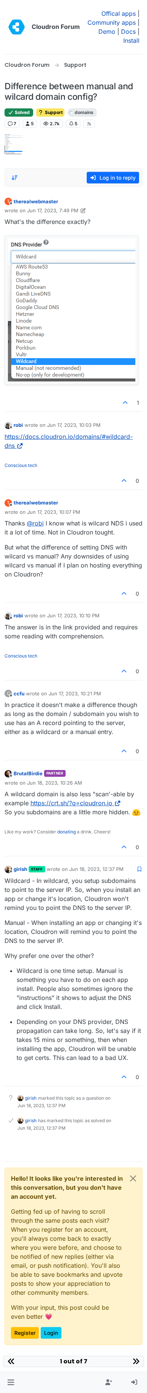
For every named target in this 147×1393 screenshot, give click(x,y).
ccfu (19, 693)
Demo (106, 31)
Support (53, 112)
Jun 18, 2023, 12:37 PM (96, 869)
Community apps (111, 22)
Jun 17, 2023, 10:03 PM (74, 425)
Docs (128, 31)
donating (66, 832)
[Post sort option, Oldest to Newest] (14, 177)
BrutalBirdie (28, 773)
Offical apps (118, 13)
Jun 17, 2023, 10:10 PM (73, 615)
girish (20, 869)
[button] (10, 1382)
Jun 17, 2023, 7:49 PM (52, 210)
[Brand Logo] (17, 27)
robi (18, 425)
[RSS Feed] (89, 124)
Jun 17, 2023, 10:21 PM (75, 693)
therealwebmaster (36, 201)
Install (131, 40)
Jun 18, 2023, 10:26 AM (54, 783)
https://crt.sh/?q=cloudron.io (71, 803)
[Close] (133, 1178)
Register (24, 1333)
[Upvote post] (125, 402)
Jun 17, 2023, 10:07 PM (53, 512)
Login (51, 1333)
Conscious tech (21, 465)
